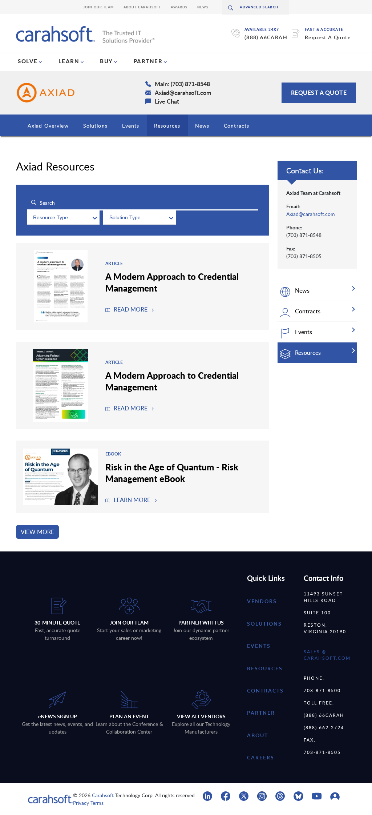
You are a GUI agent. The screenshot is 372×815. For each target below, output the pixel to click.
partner (261, 712)
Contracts (236, 125)
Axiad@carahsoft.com (310, 213)
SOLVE (28, 61)
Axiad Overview (48, 125)
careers (260, 757)
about (257, 735)
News (203, 7)
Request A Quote (328, 37)
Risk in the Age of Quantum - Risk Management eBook (171, 473)
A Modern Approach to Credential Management (172, 282)
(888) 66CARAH (265, 37)
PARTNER (148, 61)
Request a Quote (319, 92)
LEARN (69, 61)
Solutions (95, 125)
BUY (106, 61)
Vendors (262, 601)
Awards (179, 7)
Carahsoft (103, 795)
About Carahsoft (142, 7)
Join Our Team (98, 7)
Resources (167, 125)
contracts (265, 690)
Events (131, 125)
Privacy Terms (88, 802)
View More (37, 532)
